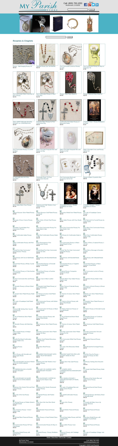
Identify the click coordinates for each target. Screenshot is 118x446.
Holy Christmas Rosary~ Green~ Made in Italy (22, 410)
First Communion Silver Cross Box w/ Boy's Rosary (23, 94)
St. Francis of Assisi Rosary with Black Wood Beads (69, 302)
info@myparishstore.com (91, 442)
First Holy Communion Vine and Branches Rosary (92, 332)
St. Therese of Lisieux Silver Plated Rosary (70, 294)
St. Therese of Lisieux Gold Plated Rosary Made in (46, 294)
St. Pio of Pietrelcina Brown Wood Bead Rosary (69, 317)
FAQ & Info (64, 12)
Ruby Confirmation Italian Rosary (22, 235)
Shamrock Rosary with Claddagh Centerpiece (69, 433)
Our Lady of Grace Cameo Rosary (22, 220)
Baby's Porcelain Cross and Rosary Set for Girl (93, 150)
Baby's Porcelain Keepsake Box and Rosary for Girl (70, 150)
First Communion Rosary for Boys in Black (46, 425)
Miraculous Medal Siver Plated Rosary (71, 212)
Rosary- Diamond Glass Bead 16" (93, 94)
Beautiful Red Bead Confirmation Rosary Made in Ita (22, 339)
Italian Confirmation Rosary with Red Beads (23, 243)
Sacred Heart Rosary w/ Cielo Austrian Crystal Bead (24, 271)
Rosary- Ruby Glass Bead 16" (68, 94)
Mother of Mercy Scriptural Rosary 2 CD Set (93, 243)
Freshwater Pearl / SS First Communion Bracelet (44, 178)
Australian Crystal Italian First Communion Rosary (21, 228)
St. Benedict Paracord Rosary (91, 339)
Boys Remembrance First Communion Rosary (43, 243)
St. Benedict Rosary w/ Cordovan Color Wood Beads (92, 317)
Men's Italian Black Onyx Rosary (22, 205)
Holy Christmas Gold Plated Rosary (93, 324)
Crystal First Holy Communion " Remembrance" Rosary (22, 250)
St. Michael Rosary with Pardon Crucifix (45, 395)
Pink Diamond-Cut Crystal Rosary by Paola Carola (93, 220)
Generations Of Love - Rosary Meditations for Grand (68, 205)
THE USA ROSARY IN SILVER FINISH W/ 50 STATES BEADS (22, 378)
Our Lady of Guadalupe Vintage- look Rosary (93, 433)
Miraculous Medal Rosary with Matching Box (21, 433)
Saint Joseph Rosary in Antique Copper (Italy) (21, 332)
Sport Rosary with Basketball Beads (46, 257)
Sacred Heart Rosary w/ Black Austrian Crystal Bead (92, 264)
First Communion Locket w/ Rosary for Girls (70, 67)
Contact (69, 437)
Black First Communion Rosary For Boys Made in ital (70, 228)
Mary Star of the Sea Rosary (21, 394)
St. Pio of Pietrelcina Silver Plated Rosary (22, 317)
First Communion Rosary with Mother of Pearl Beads (47, 302)
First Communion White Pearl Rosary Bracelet (70, 339)
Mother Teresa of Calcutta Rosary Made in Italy (69, 287)
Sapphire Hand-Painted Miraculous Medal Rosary (46, 339)
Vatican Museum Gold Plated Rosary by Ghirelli (46, 213)
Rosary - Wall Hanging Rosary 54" (22, 66)
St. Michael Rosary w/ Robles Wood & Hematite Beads (23, 402)
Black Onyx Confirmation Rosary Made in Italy (92, 235)
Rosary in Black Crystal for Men (92, 177)
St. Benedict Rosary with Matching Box (22, 324)
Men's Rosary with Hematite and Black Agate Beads (22, 354)
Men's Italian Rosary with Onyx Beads (70, 220)
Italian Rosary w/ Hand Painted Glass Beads (46, 418)
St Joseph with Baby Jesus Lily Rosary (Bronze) (92, 402)
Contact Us (87, 12)
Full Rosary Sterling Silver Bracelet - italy (93, 362)
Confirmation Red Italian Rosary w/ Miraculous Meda (69, 122)
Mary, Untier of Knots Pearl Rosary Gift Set (46, 220)
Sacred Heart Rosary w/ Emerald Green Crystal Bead (45, 264)
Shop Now (42, 12)
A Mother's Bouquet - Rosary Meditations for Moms (91, 205)
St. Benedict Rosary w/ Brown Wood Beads (23, 287)
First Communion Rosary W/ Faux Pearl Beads (22, 425)
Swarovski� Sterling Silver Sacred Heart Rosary (23, 309)
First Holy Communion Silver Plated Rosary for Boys (46, 332)
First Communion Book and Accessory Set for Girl (67, 178)
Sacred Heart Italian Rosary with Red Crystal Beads (70, 418)
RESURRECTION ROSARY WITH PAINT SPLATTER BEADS (46, 354)
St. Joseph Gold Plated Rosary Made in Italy (93, 369)
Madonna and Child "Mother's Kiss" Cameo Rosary (46, 205)
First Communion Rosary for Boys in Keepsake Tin (93, 67)
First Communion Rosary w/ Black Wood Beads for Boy (69, 243)
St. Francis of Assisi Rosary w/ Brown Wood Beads (94, 287)
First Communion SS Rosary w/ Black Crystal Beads (47, 309)
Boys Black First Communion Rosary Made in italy (93, 228)
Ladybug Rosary (17, 346)
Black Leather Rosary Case (67, 425)
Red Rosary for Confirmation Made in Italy (70, 235)
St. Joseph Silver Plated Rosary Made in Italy (23, 294)
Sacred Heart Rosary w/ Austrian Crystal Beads (45, 271)
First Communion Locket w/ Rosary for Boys (93, 271)
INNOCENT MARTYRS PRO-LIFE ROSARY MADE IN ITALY (70, 354)
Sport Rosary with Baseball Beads (69, 257)
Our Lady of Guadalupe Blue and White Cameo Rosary (69, 387)
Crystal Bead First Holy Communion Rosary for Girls (46, 250)
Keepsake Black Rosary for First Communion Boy (45, 122)
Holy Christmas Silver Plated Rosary (46, 324)
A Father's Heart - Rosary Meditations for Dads (94, 122)
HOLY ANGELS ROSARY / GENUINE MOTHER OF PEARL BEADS (69, 379)
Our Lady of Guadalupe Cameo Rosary (92, 213)
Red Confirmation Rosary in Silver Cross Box (46, 94)
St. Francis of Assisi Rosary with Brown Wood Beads (45, 317)
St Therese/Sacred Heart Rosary (92, 387)
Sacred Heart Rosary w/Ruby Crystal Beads (23, 264)
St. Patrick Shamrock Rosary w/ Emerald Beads (69, 309)
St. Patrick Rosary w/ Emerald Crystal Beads (94, 309)
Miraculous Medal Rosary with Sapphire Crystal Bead (91, 418)
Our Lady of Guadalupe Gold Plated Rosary (23, 302)
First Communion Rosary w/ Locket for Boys (23, 150)
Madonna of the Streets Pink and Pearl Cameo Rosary (24, 387)
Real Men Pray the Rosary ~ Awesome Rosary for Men (91, 354)
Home (25, 12)
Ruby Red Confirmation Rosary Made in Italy (47, 235)
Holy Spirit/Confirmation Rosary (69, 394)
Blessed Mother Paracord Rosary (69, 409)
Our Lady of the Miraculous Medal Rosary (69, 347)
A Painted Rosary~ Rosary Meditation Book (47, 433)
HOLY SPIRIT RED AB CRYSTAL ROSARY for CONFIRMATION (22, 122)
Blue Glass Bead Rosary (43, 346)
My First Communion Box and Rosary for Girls (23, 279)
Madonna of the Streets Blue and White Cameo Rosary (92, 378)
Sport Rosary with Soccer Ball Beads (23, 257)
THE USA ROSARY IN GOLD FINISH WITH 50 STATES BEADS (24, 362)
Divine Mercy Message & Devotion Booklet (93, 250)
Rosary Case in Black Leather (44, 278)
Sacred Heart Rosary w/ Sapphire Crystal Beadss (69, 264)
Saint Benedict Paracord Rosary (45, 409)
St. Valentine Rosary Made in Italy (92, 278)
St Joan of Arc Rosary (66, 402)
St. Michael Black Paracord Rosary (23, 417)
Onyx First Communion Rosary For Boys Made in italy (46, 228)
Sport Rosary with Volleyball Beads (93, 257)
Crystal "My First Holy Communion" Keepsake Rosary (70, 250)
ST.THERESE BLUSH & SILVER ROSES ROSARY (22, 369)
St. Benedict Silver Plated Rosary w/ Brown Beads (93, 302)
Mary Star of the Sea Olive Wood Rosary (45, 402)
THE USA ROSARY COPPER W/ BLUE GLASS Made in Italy (46, 378)
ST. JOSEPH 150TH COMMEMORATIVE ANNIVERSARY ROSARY (70, 370)
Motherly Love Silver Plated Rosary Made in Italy (93, 294)
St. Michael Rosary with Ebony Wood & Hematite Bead (93, 395)
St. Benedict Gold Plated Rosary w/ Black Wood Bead (46, 287)
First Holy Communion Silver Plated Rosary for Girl (70, 332)
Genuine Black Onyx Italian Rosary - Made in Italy (70, 279)
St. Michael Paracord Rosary (91, 409)
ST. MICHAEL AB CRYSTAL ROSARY (21, 178)
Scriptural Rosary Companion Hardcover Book (68, 271)
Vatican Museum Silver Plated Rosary (23, 212)
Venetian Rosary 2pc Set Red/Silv (45, 66)
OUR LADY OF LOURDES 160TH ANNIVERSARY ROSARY (46, 369)
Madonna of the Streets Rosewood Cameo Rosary (46, 387)
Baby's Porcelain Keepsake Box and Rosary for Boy (46, 150)
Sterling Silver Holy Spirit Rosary (69, 361)
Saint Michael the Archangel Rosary (93, 346)
